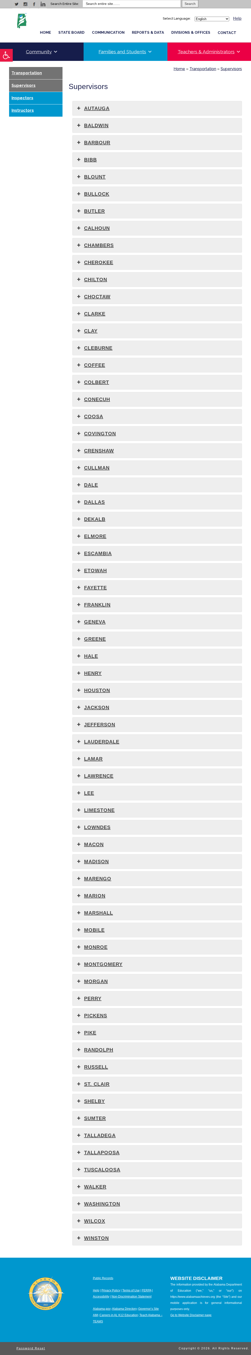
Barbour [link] (97, 142)
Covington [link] (100, 433)
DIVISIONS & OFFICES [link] (190, 32)
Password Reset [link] (30, 1348)
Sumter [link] (95, 1118)
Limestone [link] (99, 810)
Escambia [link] (98, 553)
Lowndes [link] (97, 827)
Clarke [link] (94, 313)
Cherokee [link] (98, 262)
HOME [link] (45, 32)
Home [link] (179, 69)
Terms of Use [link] (131, 1290)
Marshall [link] (98, 913)
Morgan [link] (96, 981)
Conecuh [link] (97, 399)
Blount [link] (95, 176)
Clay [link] (91, 331)
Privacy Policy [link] (110, 1290)
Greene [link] (95, 639)
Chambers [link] (99, 245)
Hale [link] (91, 656)
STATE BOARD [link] (71, 32)
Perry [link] (92, 998)
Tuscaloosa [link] (102, 1169)
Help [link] (237, 18)
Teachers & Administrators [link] (206, 51)
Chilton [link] (95, 279)
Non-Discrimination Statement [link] (131, 1296)
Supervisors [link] (24, 85)
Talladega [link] (100, 1135)
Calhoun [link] (97, 228)
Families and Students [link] (122, 51)
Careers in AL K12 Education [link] (119, 1315)
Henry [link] (93, 673)
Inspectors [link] (22, 98)
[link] (6, 55)
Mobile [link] (94, 930)
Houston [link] (97, 690)
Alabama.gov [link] (102, 1308)
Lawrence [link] (98, 776)
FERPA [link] (146, 1290)
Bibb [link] (90, 159)
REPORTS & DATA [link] (148, 32)
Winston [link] (96, 1238)
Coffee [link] (94, 365)
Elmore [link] (95, 536)
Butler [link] (94, 211)
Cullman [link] (97, 467)
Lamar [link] (93, 758)
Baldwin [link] (96, 125)
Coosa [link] (93, 416)
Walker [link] (95, 1186)
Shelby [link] (94, 1101)
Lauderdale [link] (101, 741)
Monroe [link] (96, 947)
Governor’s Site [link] (148, 1308)
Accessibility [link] (101, 1296)
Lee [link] (89, 793)
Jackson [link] (96, 707)
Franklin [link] (97, 604)
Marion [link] (94, 895)
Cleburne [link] (98, 348)
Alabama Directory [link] (124, 1308)
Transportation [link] (27, 73)
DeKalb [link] (94, 519)
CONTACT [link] (227, 33)
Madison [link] (96, 861)
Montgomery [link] (103, 964)
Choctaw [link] (97, 296)
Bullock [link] (96, 194)
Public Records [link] (103, 1278)
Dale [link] (91, 485)
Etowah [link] (95, 570)
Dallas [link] (94, 502)
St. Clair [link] (97, 1084)
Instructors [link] (23, 110)
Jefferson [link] (99, 724)
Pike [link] (90, 1032)
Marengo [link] (97, 878)
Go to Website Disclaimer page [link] (191, 1315)
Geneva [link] (95, 622)
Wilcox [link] (94, 1221)
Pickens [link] (95, 1015)
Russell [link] (96, 1067)
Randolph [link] (98, 1050)
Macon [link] (94, 844)
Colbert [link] (96, 382)
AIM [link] (95, 1315)
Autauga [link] (97, 108)
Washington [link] (102, 1204)
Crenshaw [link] (99, 450)
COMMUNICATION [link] (108, 32)
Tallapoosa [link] (102, 1152)
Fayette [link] (95, 587)
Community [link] (39, 51)
